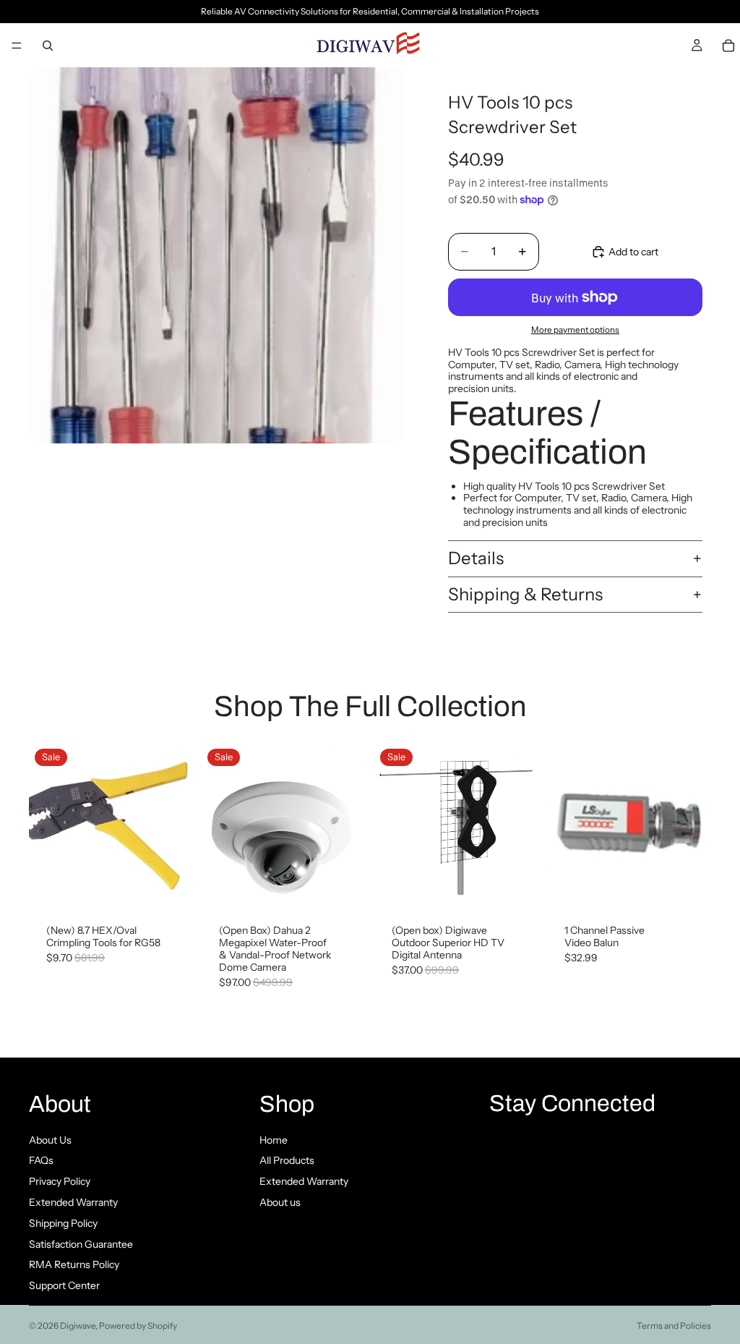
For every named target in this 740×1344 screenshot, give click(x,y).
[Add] (171, 885)
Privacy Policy (59, 1181)
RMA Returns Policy (74, 1265)
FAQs (41, 1161)
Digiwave (77, 1325)
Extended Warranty (73, 1202)
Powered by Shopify (138, 1325)
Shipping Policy (63, 1223)
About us (280, 1202)
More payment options (575, 330)
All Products (286, 1161)
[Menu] (16, 45)
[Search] (48, 45)
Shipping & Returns (525, 594)
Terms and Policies (674, 1325)
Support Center (64, 1285)
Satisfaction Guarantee (81, 1244)
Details (476, 558)
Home (273, 1140)
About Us (50, 1140)
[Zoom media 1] (217, 255)
